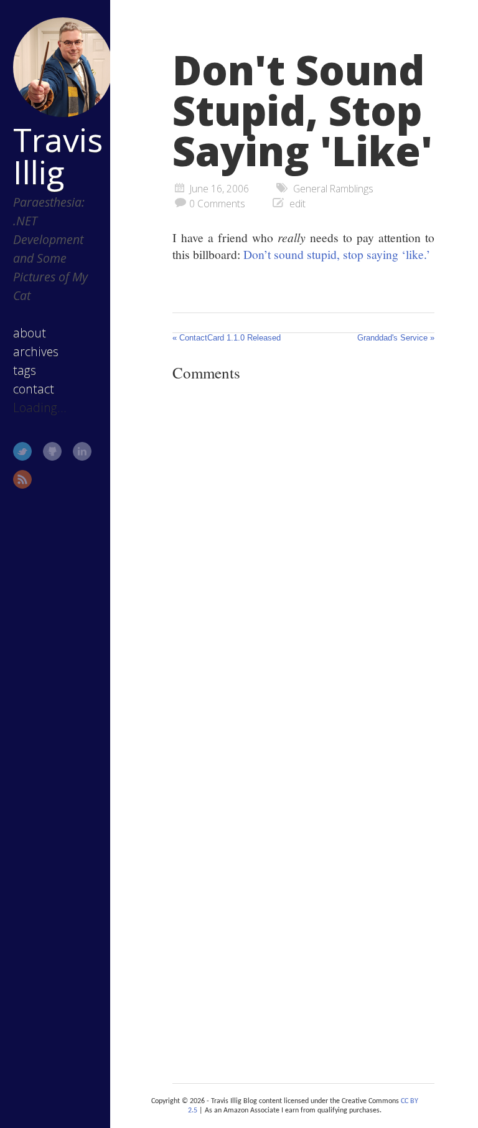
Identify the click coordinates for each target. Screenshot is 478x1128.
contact (33, 388)
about (29, 332)
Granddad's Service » (395, 337)
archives (36, 351)
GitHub (52, 451)
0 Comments (217, 203)
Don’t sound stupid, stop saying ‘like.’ (337, 254)
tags (24, 370)
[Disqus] (303, 562)
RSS (22, 479)
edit (297, 203)
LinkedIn (82, 451)
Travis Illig (57, 155)
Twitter (22, 451)
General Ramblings (333, 188)
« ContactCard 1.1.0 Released (226, 337)
